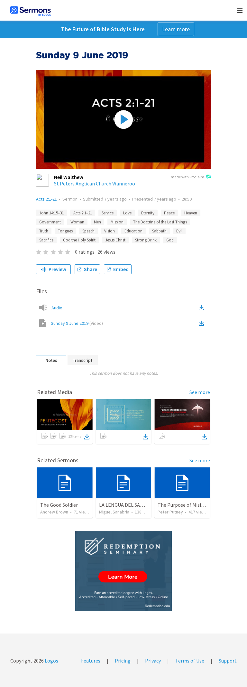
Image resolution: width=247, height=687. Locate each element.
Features (90, 660)
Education (133, 231)
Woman (77, 222)
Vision (109, 231)
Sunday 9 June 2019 (77, 323)
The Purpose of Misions (183, 505)
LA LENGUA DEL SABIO (123, 505)
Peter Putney (170, 512)
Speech (88, 231)
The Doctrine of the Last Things (160, 222)
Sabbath (159, 231)
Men (97, 222)
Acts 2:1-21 (46, 199)
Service (108, 213)
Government (50, 222)
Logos (51, 660)
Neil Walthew (68, 177)
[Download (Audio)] (202, 308)
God (170, 240)
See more (199, 392)
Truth (43, 231)
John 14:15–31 (51, 213)
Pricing (123, 660)
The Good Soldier (59, 505)
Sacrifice (46, 240)
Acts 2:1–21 (82, 213)
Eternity (147, 213)
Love (127, 213)
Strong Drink (146, 240)
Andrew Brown (54, 512)
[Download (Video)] (202, 323)
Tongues (65, 231)
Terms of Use (189, 660)
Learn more (176, 29)
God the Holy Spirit (79, 240)
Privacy (153, 660)
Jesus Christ (115, 240)
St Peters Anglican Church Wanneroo (94, 183)
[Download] (86, 437)
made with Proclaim (187, 176)
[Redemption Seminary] (123, 571)
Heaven (190, 213)
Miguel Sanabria (114, 512)
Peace (169, 213)
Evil (179, 231)
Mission (117, 222)
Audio (56, 308)
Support (228, 660)
